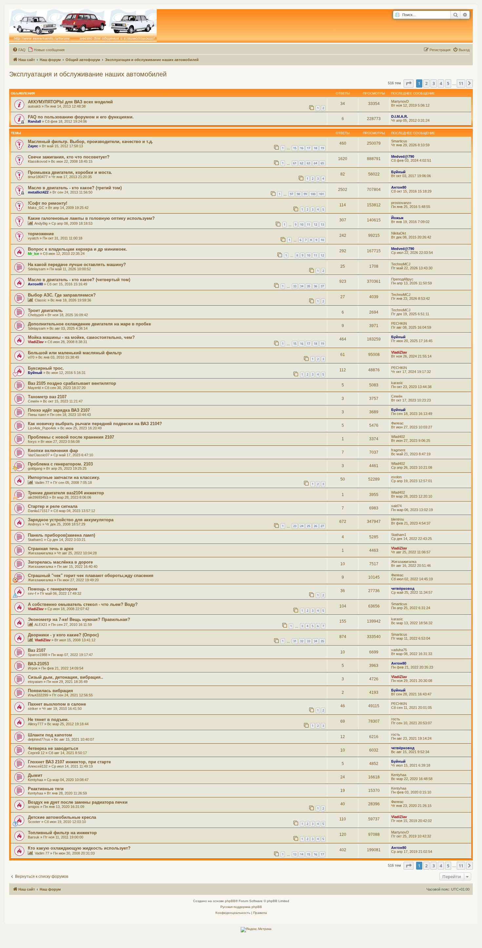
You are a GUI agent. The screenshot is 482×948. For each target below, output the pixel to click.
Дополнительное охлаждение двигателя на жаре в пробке (89, 323)
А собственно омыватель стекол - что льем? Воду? (83, 604)
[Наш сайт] (83, 26)
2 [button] (426, 83)
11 (308, 224)
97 (291, 194)
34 (301, 286)
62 (301, 163)
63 (308, 163)
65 (322, 163)
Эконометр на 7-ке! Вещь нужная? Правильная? (79, 619)
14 (301, 854)
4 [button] (441, 83)
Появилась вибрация (50, 690)
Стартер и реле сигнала (52, 506)
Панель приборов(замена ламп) (61, 535)
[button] (408, 83)
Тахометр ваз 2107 (47, 396)
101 (321, 194)
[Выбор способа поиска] (397, 15)
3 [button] (433, 83)
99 (305, 194)
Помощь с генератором (52, 589)
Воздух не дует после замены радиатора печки (78, 802)
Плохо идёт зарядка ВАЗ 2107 (59, 410)
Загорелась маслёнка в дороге (60, 562)
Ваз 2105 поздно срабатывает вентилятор (72, 383)
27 (322, 526)
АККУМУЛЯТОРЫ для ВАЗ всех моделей (70, 101)
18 (315, 148)
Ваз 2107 (37, 650)
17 (308, 148)
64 (315, 163)
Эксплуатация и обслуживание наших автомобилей (88, 74)
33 (294, 286)
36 (315, 286)
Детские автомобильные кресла (62, 817)
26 (315, 526)
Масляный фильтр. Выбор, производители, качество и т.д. (90, 141)
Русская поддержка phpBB (241, 907)
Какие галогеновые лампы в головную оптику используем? (91, 218)
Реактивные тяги (46, 788)
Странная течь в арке (50, 548)
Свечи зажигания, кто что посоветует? (69, 157)
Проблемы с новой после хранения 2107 (71, 437)
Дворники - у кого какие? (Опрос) (63, 634)
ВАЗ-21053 (38, 663)
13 (322, 224)
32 (301, 641)
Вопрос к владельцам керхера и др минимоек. (77, 249)
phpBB (230, 901)
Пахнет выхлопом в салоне (57, 704)
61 (294, 163)
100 (313, 194)
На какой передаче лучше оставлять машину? (77, 264)
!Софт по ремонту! (47, 203)
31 (294, 641)
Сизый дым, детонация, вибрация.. (65, 677)
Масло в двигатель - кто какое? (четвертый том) (79, 279)
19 (322, 148)
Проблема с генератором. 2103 (60, 464)
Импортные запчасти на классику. (64, 477)
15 (294, 148)
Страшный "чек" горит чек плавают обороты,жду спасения (90, 575)
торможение (41, 233)
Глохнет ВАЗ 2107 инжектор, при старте (69, 761)
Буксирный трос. (46, 368)
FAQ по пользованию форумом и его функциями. (81, 116)
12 (315, 224)
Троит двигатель (45, 310)
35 (308, 286)
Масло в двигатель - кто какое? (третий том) (75, 187)
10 (301, 224)
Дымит (35, 775)
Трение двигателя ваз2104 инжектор (66, 492)
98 (298, 194)
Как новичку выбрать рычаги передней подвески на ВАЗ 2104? (95, 423)
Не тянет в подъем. (48, 719)
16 (301, 148)
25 (308, 526)
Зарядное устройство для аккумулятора (70, 519)
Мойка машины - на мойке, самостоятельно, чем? (81, 337)
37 (322, 286)
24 (301, 526)
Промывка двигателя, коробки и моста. (70, 172)
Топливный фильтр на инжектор (62, 832)
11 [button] (461, 83)
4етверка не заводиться (53, 748)
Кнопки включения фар (53, 450)
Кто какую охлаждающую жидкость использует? (79, 848)
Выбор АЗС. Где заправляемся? (62, 295)
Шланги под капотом (50, 734)
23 (294, 526)
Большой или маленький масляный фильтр (75, 352)
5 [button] (448, 83)
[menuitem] (19, 50)
